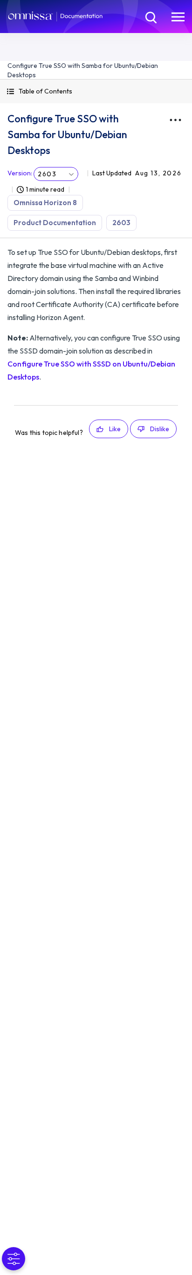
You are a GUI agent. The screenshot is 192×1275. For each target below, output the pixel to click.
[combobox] (56, 174)
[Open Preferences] (13, 1258)
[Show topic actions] (175, 120)
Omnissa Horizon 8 (45, 202)
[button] (96, 91)
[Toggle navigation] (178, 16)
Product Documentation (55, 222)
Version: (19, 173)
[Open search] (150, 16)
